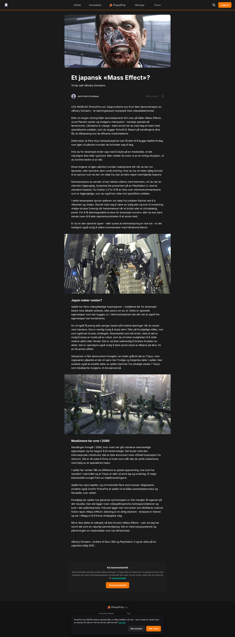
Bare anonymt (136, 629)
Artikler (77, 5)
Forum (157, 5)
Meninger (140, 5)
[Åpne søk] (214, 5)
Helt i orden (153, 629)
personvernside (119, 578)
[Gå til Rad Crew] (6, 5)
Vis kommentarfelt (117, 585)
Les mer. (122, 622)
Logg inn (225, 5)
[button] (117, 577)
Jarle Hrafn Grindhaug (88, 96)
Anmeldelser (95, 5)
